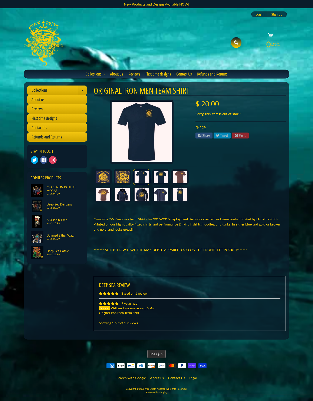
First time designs (158, 74)
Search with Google (131, 378)
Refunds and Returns (212, 74)
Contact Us (184, 74)
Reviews (134, 74)
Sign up (276, 14)
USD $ (154, 354)
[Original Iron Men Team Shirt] (103, 177)
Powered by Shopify (156, 392)
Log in (260, 14)
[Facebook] (43, 160)
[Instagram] (53, 160)
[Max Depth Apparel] (43, 42)
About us (116, 74)
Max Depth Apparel (155, 388)
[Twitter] (34, 160)
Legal (193, 378)
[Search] (236, 42)
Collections (96, 74)
